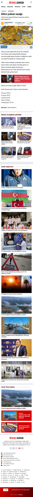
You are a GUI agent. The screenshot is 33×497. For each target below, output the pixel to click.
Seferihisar (5, 482)
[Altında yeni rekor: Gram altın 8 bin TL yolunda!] (24, 136)
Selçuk (12, 482)
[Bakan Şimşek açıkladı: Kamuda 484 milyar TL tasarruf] (8, 151)
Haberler (3, 11)
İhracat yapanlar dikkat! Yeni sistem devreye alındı (24, 158)
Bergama (24, 473)
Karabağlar (21, 477)
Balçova (10, 473)
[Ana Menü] (2, 2)
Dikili (27, 475)
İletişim (4, 471)
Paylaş (4, 46)
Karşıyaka (12, 478)
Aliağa (4, 473)
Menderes (5, 480)
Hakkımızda (27, 470)
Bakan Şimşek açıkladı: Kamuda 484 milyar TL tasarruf (7, 158)
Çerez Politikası (7, 470)
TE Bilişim (20, 494)
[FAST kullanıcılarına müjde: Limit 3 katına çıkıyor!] (8, 136)
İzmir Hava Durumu (8, 454)
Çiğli (22, 475)
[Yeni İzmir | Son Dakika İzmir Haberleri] (16, 2)
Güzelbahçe (13, 477)
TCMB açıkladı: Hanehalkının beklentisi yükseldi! (24, 128)
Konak (27, 478)
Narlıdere (21, 480)
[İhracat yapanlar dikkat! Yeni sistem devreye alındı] (24, 151)
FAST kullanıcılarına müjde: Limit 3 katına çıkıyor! (7, 143)
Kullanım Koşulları (13, 471)
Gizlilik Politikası (17, 470)
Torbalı (18, 482)
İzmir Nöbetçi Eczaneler (9, 453)
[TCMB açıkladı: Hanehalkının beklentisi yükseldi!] (24, 121)
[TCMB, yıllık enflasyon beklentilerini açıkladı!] (8, 121)
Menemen (13, 480)
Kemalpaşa (21, 478)
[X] (13, 448)
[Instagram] (16, 448)
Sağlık (29, 6)
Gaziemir (5, 477)
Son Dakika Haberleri (8, 463)
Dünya (3, 6)
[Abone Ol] (31, 47)
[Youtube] (19, 448)
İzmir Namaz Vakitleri (8, 456)
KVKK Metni (23, 471)
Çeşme (16, 475)
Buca (11, 475)
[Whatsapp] (22, 448)
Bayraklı (17, 473)
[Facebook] (10, 448)
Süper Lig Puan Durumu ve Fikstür (11, 460)
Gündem (17, 6)
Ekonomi (10, 6)
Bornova (5, 475)
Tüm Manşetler (7, 462)
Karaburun (5, 478)
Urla (24, 482)
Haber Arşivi (6, 465)
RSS (6, 489)
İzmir (23, 6)
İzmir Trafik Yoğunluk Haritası (10, 458)
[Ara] (31, 2)
